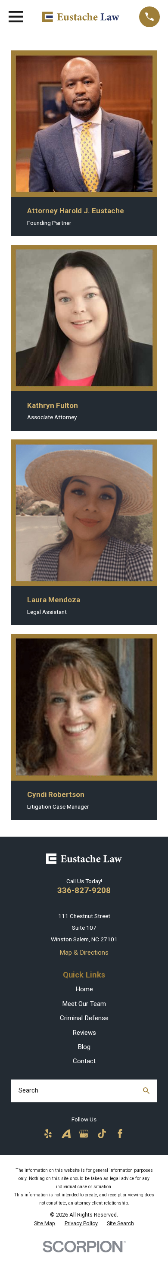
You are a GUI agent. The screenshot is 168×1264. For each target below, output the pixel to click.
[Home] (80, 17)
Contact (84, 1061)
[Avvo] (66, 1133)
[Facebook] (119, 1133)
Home (84, 989)
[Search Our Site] (146, 1090)
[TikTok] (101, 1133)
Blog (84, 1047)
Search (28, 1090)
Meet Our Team (84, 1004)
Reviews (84, 1033)
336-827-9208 (84, 890)
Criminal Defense (84, 1018)
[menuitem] (44, 1223)
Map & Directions (84, 952)
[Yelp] (48, 1133)
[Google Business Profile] (83, 1133)
